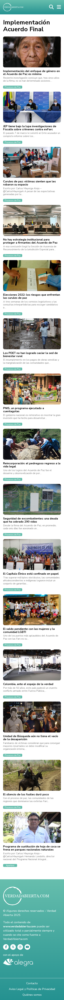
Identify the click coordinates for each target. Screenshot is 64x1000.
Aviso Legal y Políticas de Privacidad (32, 989)
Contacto (32, 983)
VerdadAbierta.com (15, 939)
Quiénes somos (32, 995)
